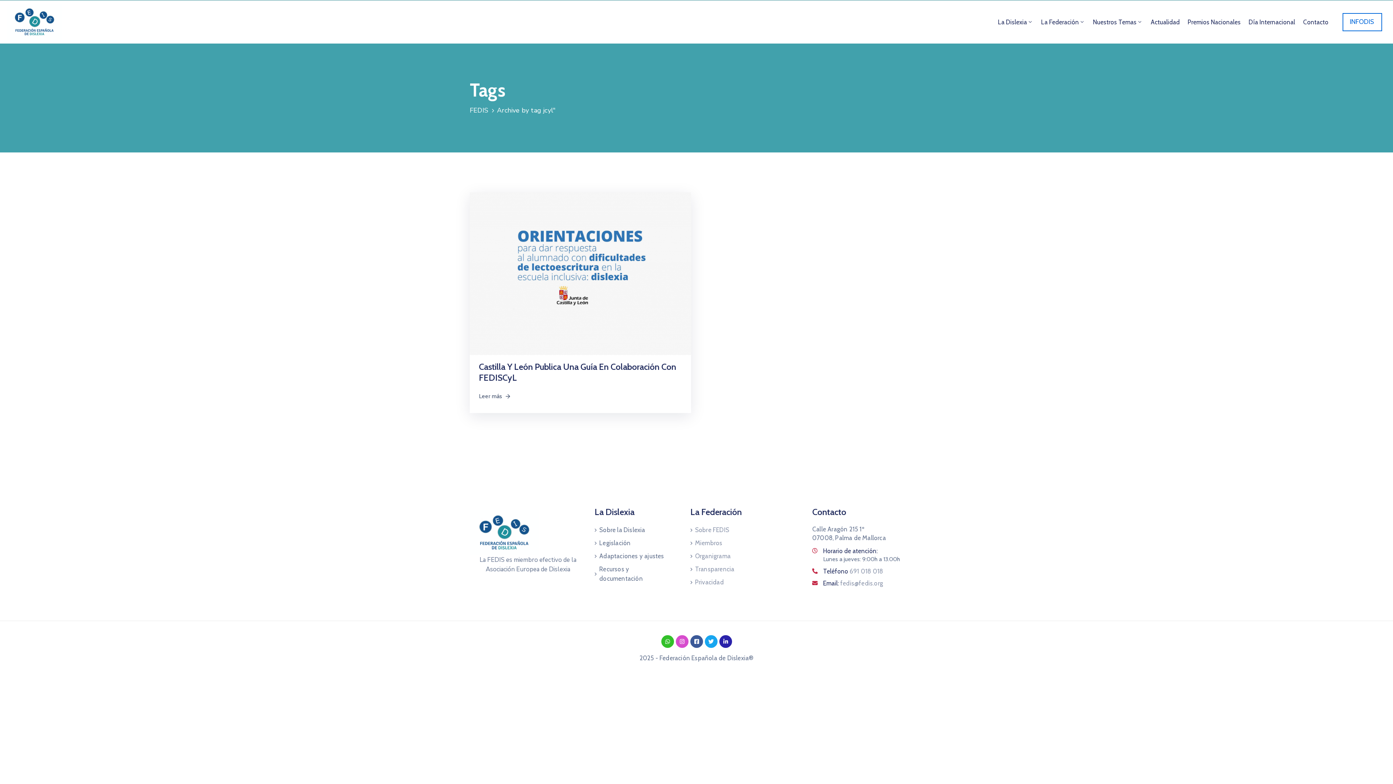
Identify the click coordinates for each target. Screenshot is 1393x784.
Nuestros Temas (1115, 22)
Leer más (490, 396)
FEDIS (479, 110)
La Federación (1060, 22)
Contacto (1315, 22)
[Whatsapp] (667, 641)
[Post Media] (580, 273)
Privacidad (709, 582)
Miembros (709, 543)
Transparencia (715, 569)
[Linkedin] (725, 641)
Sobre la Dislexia (622, 530)
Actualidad (1165, 22)
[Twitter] (711, 641)
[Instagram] (682, 641)
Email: (853, 583)
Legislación (614, 543)
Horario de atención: (850, 551)
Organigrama (713, 556)
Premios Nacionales (1214, 22)
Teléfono (853, 571)
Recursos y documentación (621, 573)
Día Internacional (1272, 22)
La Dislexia (1012, 22)
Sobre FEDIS (712, 530)
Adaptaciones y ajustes (631, 556)
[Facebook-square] (696, 641)
